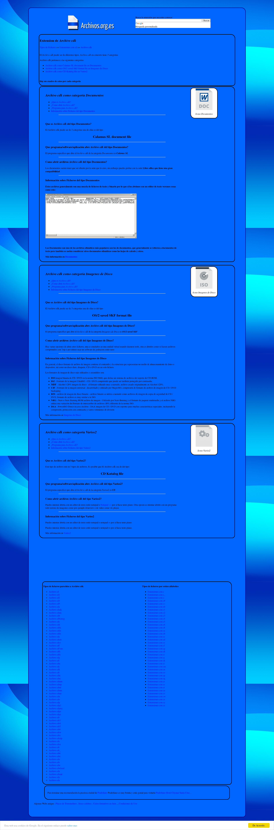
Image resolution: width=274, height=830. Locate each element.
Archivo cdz (54, 780)
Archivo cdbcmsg (57, 618)
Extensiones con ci (156, 654)
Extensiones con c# (156, 600)
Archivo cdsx (55, 744)
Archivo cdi (54, 660)
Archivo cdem (55, 639)
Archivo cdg (54, 657)
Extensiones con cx (156, 699)
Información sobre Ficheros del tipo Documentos (73, 110)
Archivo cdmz (55, 693)
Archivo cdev (55, 642)
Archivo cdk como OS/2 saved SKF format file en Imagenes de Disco (76, 68)
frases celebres (84, 803)
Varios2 (67, 532)
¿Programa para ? (64, 107)
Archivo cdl (54, 672)
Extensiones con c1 (156, 609)
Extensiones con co (156, 672)
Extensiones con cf (156, 645)
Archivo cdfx (55, 654)
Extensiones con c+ (156, 603)
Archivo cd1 (54, 594)
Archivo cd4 (54, 600)
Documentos (71, 256)
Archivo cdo (54, 699)
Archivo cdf (54, 645)
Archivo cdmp (55, 684)
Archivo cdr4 (55, 723)
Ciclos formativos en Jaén (104, 803)
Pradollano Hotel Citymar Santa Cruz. (173, 792)
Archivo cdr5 (55, 726)
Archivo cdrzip (55, 738)
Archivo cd (54, 591)
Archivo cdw (55, 765)
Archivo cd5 (54, 603)
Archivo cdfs (54, 651)
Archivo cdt (54, 747)
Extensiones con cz (156, 705)
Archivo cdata (55, 612)
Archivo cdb (54, 615)
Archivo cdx (54, 771)
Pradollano (103, 792)
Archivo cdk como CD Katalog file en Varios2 (66, 71)
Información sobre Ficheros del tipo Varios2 (70, 447)
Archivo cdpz (55, 714)
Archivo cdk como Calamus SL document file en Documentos (73, 65)
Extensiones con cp (156, 675)
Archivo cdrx (55, 735)
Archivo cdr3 (55, 720)
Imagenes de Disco (72, 414)
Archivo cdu (54, 759)
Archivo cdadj (55, 609)
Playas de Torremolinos (66, 803)
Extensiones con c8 (156, 627)
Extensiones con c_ (156, 594)
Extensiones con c (156, 591)
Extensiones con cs (156, 684)
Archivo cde (54, 636)
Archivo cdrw (55, 732)
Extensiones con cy (156, 702)
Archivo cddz (55, 633)
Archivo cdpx (55, 711)
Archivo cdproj (55, 708)
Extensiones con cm (157, 666)
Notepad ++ (106, 504)
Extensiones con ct (156, 687)
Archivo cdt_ (55, 750)
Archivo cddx (55, 630)
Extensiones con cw (157, 696)
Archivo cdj (54, 666)
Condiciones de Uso (128, 803)
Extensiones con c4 (156, 618)
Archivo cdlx (55, 675)
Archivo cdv (54, 762)
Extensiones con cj (156, 657)
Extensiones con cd (68, 47)
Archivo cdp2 (55, 705)
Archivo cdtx (55, 756)
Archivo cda (54, 606)
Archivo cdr (54, 717)
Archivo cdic (54, 663)
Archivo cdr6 (55, 729)
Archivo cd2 (54, 597)
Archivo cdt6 (55, 753)
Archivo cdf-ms (56, 648)
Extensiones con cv (156, 693)
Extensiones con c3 (156, 615)
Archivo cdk (86, 47)
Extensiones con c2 (156, 612)
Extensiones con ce (156, 642)
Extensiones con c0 (156, 606)
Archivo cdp (54, 702)
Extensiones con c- (156, 597)
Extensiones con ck (156, 660)
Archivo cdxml (55, 774)
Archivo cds (54, 741)
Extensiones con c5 (156, 621)
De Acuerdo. (259, 825)
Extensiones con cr (156, 681)
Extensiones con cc (156, 636)
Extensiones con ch (156, 651)
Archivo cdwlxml (56, 768)
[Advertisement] (137, 76)
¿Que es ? (61, 101)
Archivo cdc (54, 621)
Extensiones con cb (156, 633)
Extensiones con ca (156, 630)
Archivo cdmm (55, 681)
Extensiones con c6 (156, 624)
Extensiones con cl (156, 663)
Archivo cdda (55, 627)
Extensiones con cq (156, 678)
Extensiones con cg (156, 648)
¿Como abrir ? (63, 104)
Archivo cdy (54, 777)
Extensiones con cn (156, 669)
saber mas (72, 825)
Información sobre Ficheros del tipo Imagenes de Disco (76, 289)
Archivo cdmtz (55, 690)
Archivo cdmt (55, 687)
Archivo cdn (54, 696)
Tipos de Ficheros (48, 47)
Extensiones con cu (156, 690)
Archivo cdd (54, 624)
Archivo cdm (55, 678)
